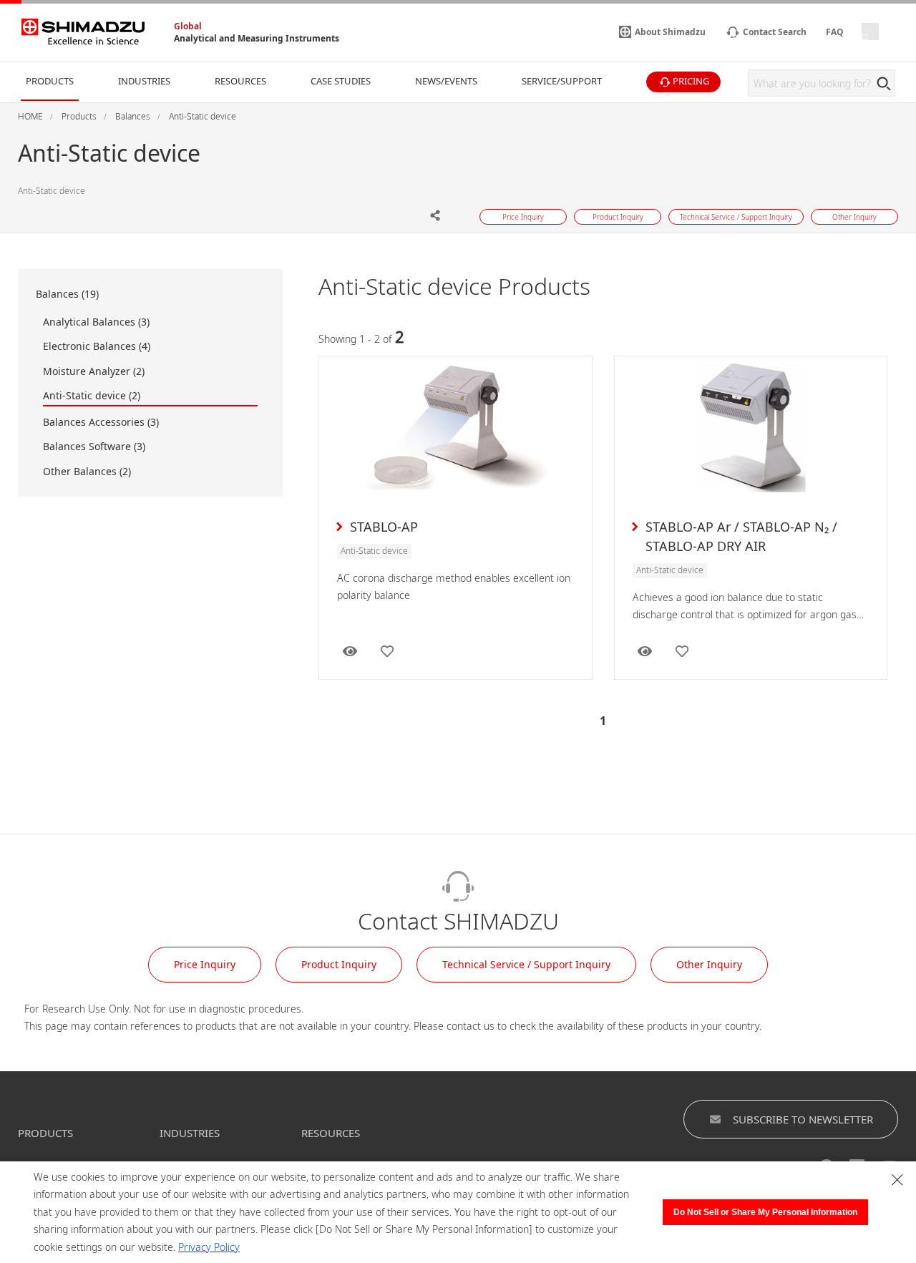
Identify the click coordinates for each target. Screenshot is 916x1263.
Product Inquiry (338, 964)
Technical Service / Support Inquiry (526, 964)
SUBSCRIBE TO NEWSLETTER (803, 1119)
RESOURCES (330, 1133)
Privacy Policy (209, 1247)
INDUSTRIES (190, 1133)
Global (188, 26)
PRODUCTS (45, 1133)
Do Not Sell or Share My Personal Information (765, 1212)
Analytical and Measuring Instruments (256, 38)
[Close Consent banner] (897, 1180)
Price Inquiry (204, 964)
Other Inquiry (709, 964)
